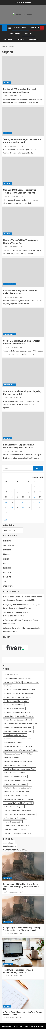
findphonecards (9, 846)
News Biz (28, 33)
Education (7, 550)
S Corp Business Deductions (14, 818)
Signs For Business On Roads (15, 829)
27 (23, 507)
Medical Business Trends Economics (17, 788)
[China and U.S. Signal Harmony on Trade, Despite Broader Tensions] (23, 171)
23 (40, 502)
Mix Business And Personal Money (17, 792)
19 (17, 502)
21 (29, 502)
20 (23, 502)
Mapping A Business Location (15, 784)
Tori (21, 96)
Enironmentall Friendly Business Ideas (18, 727)
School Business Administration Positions (19, 814)
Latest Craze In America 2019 (15, 776)
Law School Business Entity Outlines (17, 780)
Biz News (8, 39)
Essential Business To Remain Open (17, 739)
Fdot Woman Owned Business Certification (20, 750)
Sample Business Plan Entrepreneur (17, 811)
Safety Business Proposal (13, 807)
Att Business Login (31, 682)
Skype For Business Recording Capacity (18, 833)
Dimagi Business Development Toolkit (18, 720)
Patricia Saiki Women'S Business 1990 (18, 803)
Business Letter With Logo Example (17, 697)
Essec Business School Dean (14, 735)
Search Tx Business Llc (12, 822)
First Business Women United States (18, 754)
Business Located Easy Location (16, 701)
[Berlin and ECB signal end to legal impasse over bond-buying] (23, 70)
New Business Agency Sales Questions (18, 799)
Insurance (36, 27)
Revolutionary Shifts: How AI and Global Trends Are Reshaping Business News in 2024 (21, 886)
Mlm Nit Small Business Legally (15, 795)
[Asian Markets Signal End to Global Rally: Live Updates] (23, 272)
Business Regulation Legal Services (17, 712)
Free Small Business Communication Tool (19, 769)
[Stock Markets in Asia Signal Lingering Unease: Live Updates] (23, 372)
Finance (20, 39)
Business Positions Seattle (14, 708)
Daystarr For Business (25, 716)
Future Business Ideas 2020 (14, 773)
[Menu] (9, 27)
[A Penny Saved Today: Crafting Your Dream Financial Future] (23, 994)
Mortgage (15, 33)
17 (6, 502)
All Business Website (12, 682)
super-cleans (8, 843)
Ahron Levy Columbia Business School (18, 678)
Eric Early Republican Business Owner (18, 731)
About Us (33, 39)
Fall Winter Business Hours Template (18, 746)
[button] (9, 27)
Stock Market (9, 284)
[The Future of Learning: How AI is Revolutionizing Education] (23, 952)
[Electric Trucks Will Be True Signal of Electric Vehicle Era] (23, 221)
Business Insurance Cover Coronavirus (18, 693)
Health (5, 563)
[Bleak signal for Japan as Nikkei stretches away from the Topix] (23, 426)
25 (12, 507)
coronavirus (8, 716)
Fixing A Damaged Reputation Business (18, 761)
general (6, 559)
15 (34, 497)
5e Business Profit (11, 674)
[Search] (38, 27)
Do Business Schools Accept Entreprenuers (20, 724)
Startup (6, 581)
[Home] (4, 27)
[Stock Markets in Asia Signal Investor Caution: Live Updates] (23, 322)
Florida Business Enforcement (15, 765)
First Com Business (11, 758)
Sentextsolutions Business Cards (16, 826)
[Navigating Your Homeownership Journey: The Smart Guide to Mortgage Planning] (23, 910)
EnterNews (28, 1026)
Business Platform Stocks (13, 705)
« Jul (5, 520)
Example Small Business (13, 742)
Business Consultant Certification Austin (19, 690)
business (7, 686)
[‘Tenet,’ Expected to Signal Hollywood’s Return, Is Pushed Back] (23, 121)
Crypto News (20, 27)
